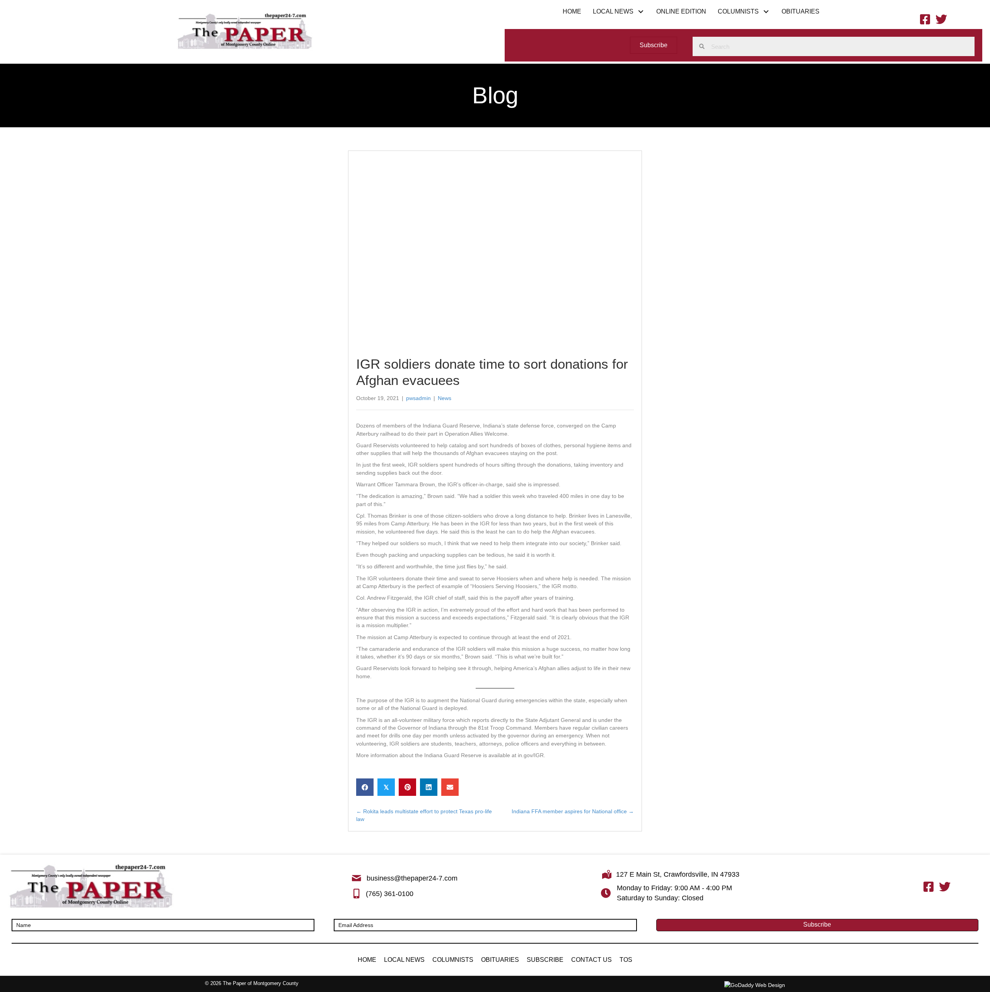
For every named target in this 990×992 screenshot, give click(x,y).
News (444, 398)
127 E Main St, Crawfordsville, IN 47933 (677, 874)
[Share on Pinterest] (407, 787)
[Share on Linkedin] (428, 787)
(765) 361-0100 (389, 894)
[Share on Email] (450, 787)
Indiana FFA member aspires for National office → (573, 811)
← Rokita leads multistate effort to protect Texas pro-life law (424, 815)
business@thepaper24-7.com (412, 878)
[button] (641, 11)
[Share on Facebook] (365, 787)
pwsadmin (418, 398)
